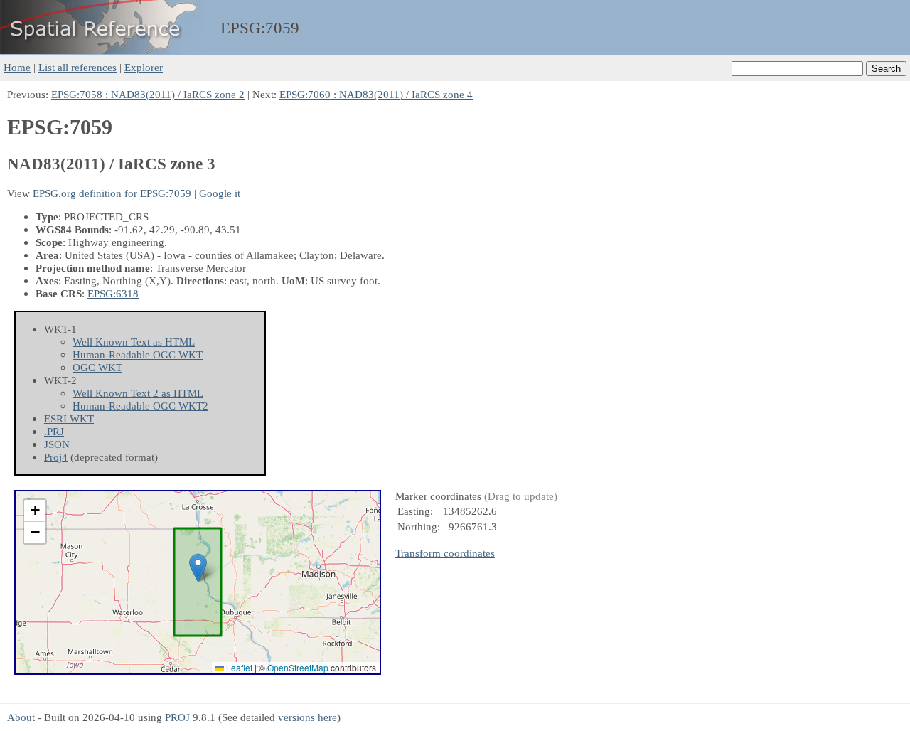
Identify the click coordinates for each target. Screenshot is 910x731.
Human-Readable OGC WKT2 (140, 406)
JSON (57, 444)
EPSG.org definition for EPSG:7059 (112, 193)
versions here (307, 717)
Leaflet (238, 667)
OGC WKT (97, 367)
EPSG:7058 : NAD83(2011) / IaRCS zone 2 (148, 94)
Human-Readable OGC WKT (138, 354)
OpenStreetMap (297, 667)
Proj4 (56, 457)
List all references (77, 67)
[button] (198, 567)
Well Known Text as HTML (134, 342)
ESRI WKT (69, 418)
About (21, 717)
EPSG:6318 (113, 293)
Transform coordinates (445, 553)
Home (17, 67)
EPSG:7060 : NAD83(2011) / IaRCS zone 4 (376, 94)
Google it (219, 193)
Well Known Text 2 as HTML (138, 393)
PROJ (177, 717)
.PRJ (54, 431)
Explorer (143, 67)
